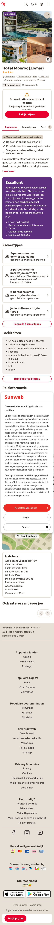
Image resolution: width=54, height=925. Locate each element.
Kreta (27, 682)
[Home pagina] (3, 4)
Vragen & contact (27, 803)
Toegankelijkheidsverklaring (27, 777)
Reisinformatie (27, 822)
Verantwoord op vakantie (27, 738)
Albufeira (27, 717)
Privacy (27, 768)
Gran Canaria (27, 687)
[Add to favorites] (47, 15)
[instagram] (27, 834)
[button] (27, 24)
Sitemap (27, 752)
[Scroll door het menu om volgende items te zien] (50, 127)
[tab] (10, 127)
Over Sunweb (27, 733)
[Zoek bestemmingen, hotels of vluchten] (26, 4)
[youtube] (40, 834)
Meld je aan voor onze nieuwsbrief (27, 817)
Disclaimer (27, 787)
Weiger (25, 517)
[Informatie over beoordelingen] (37, 85)
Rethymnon (27, 707)
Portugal (27, 666)
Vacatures (27, 742)
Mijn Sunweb (27, 808)
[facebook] (14, 834)
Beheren (26, 527)
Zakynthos (27, 691)
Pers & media (27, 747)
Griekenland (27, 661)
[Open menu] (48, 4)
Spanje (27, 656)
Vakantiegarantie (27, 813)
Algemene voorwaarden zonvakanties (27, 910)
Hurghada (27, 712)
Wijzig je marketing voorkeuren (27, 782)
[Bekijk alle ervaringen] (20, 85)
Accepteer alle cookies (26, 508)
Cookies (27, 773)
